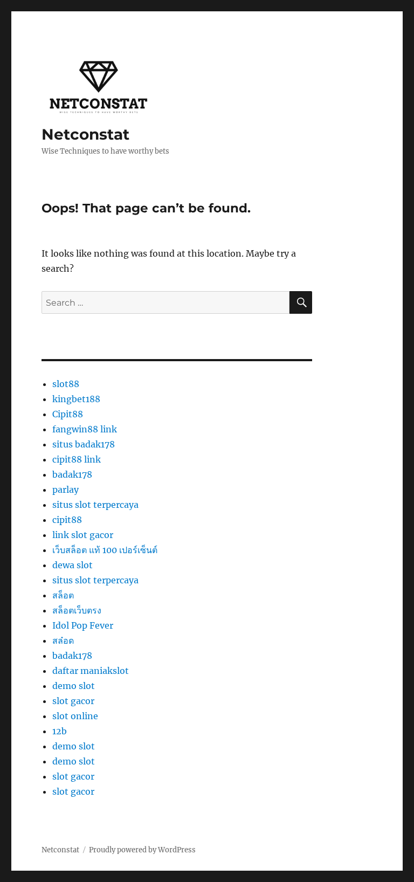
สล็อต (63, 595)
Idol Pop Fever (82, 625)
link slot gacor (82, 534)
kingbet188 (76, 399)
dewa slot (72, 565)
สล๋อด (63, 640)
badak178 (72, 474)
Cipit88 (67, 414)
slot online (75, 716)
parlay (65, 489)
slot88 (65, 383)
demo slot (73, 685)
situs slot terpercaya (95, 504)
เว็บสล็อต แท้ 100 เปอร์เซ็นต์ (104, 550)
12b (59, 731)
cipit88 (67, 519)
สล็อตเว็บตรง (76, 610)
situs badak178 (83, 444)
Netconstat (85, 134)
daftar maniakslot (90, 670)
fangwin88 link (84, 429)
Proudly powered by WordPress (142, 850)
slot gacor (73, 700)
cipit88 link (76, 459)
